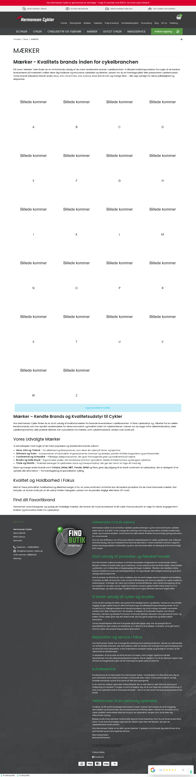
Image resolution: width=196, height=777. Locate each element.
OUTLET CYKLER (112, 31)
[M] (162, 209)
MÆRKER (92, 31)
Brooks (105, 75)
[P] (119, 263)
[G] (119, 156)
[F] (76, 156)
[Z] (76, 370)
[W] (33, 370)
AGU (62, 75)
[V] (162, 317)
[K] (76, 209)
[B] (76, 102)
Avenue (87, 75)
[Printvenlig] (181, 39)
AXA (80, 75)
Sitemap (17, 558)
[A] (33, 102)
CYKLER (37, 31)
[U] (119, 317)
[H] (162, 156)
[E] (33, 156)
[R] (162, 263)
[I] (33, 209)
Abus (56, 75)
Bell (99, 75)
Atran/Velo (71, 75)
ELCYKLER (21, 31)
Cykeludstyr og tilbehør (64, 31)
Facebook (99, 757)
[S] (33, 317)
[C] (119, 102)
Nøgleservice (136, 31)
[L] (119, 209)
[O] (76, 263)
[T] (76, 317)
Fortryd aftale (98, 752)
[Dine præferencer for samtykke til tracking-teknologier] (191, 772)
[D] (162, 102)
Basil (94, 75)
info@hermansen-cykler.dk (30, 551)
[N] (33, 263)
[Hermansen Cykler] (34, 19)
